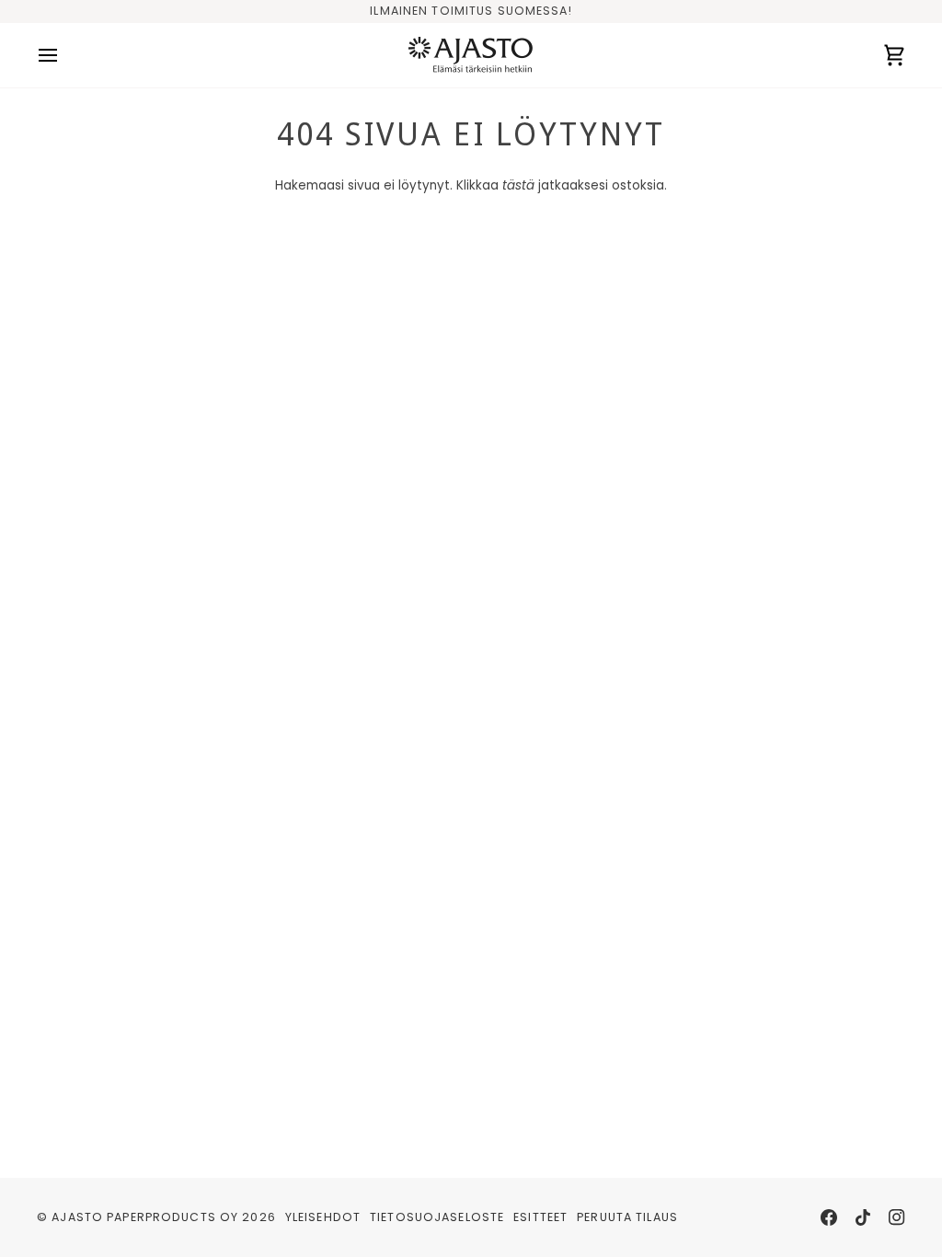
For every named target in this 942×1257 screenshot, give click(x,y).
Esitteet (540, 1217)
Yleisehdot (323, 1217)
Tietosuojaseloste (437, 1217)
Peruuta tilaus (627, 1217)
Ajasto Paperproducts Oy (145, 1217)
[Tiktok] (863, 1217)
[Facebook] (829, 1217)
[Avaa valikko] (64, 55)
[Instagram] (897, 1217)
